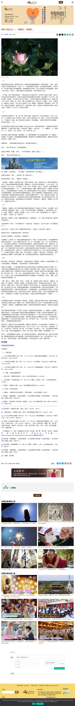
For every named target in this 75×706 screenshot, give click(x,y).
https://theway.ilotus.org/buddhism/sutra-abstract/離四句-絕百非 (22, 435)
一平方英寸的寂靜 (6, 569)
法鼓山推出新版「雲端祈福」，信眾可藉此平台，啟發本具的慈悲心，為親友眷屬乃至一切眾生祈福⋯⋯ (18, 596)
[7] (15, 277)
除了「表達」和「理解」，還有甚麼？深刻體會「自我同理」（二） (18, 547)
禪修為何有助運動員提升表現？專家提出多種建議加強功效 (53, 547)
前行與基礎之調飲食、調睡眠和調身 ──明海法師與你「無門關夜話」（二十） (19, 524)
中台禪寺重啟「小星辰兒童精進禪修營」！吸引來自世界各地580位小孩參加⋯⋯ (55, 642)
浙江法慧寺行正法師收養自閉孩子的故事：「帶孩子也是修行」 (17, 619)
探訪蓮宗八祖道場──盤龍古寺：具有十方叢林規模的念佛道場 (54, 595)
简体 (60, 2)
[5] (55, 210)
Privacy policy (39, 703)
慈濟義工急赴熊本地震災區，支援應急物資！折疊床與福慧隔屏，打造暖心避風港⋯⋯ (18, 642)
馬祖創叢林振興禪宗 (7, 345)
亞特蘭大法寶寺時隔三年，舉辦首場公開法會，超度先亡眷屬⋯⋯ (55, 619)
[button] (2, 2)
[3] (12, 137)
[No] (73, 702)
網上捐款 (26, 685)
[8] (43, 329)
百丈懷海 (9, 463)
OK (33, 703)
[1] (14, 122)
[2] (34, 131)
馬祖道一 (18, 463)
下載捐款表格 (33, 685)
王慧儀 (6, 34)
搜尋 (17, 692)
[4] (24, 143)
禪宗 (14, 463)
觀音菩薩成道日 (42, 523)
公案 (6, 463)
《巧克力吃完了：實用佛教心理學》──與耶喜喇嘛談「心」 (53, 569)
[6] (15, 214)
